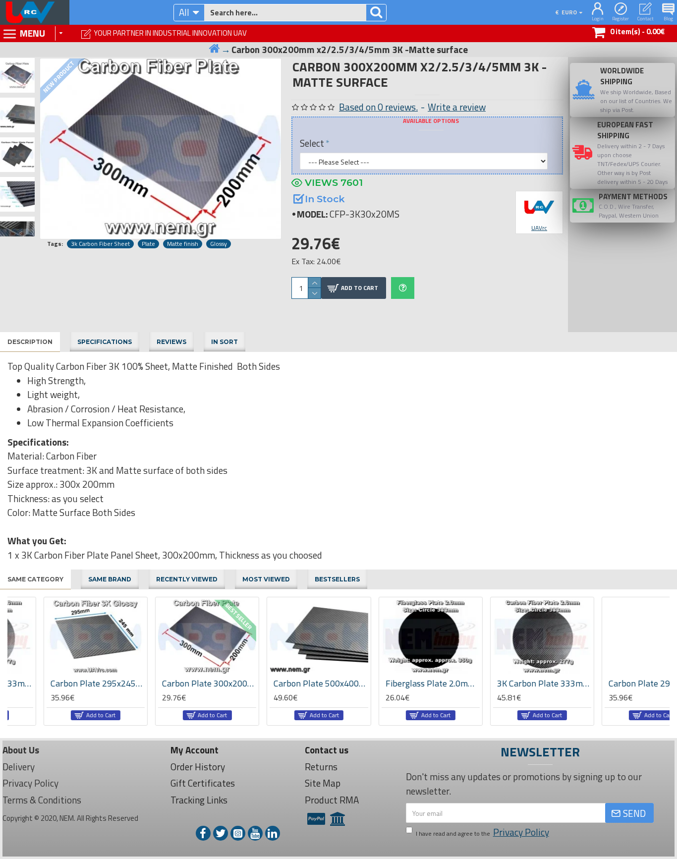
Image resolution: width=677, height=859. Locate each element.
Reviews (171, 341)
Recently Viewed (187, 579)
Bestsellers (337, 579)
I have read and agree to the (482, 832)
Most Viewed (266, 579)
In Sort (224, 341)
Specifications (104, 341)
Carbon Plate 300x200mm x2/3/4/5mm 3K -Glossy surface (173, 683)
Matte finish (182, 243)
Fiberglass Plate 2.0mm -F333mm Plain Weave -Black (396, 683)
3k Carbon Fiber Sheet (100, 243)
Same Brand (109, 579)
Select (312, 143)
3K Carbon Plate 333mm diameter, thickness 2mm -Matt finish (508, 683)
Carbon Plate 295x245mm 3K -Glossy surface (61, 683)
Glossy (218, 243)
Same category (35, 579)
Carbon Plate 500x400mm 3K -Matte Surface (284, 683)
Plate (148, 243)
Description (30, 341)
